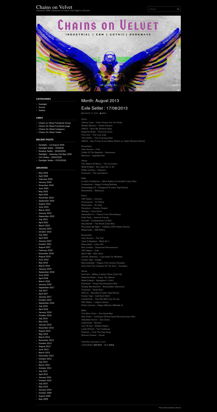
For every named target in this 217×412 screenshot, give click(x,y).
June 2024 (44, 207)
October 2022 (45, 232)
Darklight (43, 104)
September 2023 (46, 216)
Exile (111, 345)
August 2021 (44, 247)
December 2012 (46, 355)
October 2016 (45, 300)
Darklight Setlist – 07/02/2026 (52, 160)
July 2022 (43, 235)
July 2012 (43, 362)
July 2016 (43, 306)
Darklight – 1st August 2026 (51, 145)
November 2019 (46, 253)
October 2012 (45, 359)
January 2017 (45, 297)
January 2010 (45, 390)
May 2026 (43, 173)
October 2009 (45, 393)
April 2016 (43, 309)
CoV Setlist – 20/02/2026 (50, 157)
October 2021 (45, 244)
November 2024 (46, 197)
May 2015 (43, 321)
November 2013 (46, 340)
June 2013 (44, 349)
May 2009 (43, 399)
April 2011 (43, 374)
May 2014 (43, 334)
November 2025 (46, 185)
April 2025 (43, 194)
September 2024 (46, 201)
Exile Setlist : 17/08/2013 (104, 108)
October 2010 (45, 380)
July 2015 (43, 318)
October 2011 (45, 368)
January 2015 (45, 324)
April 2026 (43, 176)
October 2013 (45, 343)
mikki (103, 113)
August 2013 (44, 346)
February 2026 (46, 179)
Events (42, 107)
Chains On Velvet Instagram (52, 129)
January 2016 (45, 312)
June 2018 (44, 275)
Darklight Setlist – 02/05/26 (51, 148)
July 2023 (43, 219)
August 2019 (44, 256)
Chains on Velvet (54, 6)
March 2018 (44, 281)
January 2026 (45, 182)
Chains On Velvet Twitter (50, 132)
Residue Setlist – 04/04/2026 (52, 151)
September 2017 (46, 287)
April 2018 (43, 278)
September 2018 (46, 272)
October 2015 (45, 315)
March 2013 (44, 352)
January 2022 (45, 241)
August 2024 (44, 204)
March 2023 (44, 225)
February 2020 (46, 250)
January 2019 (45, 269)
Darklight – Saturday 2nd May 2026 (55, 154)
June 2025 (44, 188)
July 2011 (43, 371)
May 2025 (43, 191)
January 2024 (45, 213)
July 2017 (43, 290)
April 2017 (43, 294)
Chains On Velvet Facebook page (54, 126)
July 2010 (43, 383)
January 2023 (45, 228)
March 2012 (44, 365)
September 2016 (46, 303)
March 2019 (44, 266)
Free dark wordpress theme (170, 408)
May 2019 (43, 263)
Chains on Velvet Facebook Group (55, 123)
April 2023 (43, 222)
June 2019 (44, 259)
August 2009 (44, 396)
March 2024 (44, 210)
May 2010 (43, 386)
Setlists (98, 345)
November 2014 (46, 328)
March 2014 (44, 337)
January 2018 (45, 284)
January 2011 (45, 377)
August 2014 (44, 331)
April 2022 (43, 238)
